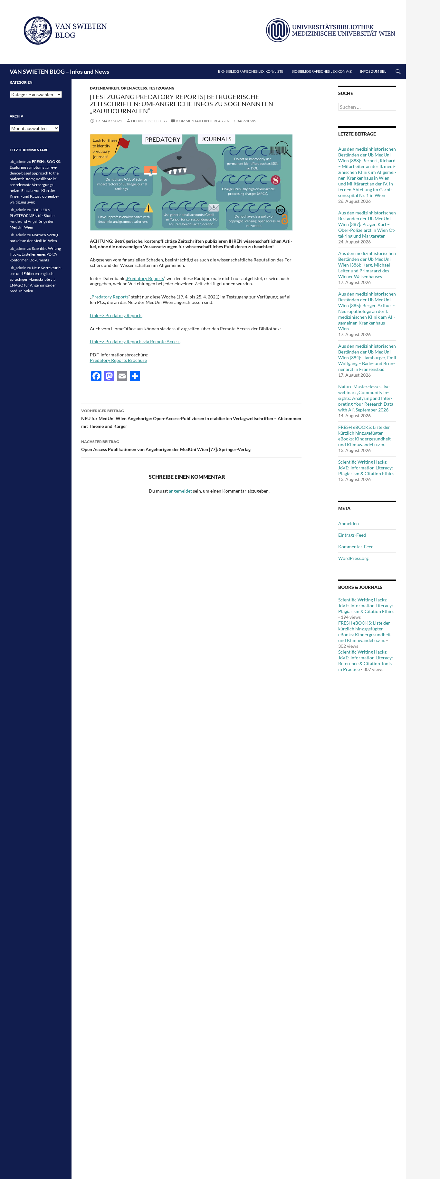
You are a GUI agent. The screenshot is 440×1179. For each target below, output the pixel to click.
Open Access (134, 88)
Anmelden (348, 523)
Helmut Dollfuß (149, 120)
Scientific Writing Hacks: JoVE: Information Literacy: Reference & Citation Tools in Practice (365, 660)
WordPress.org (353, 558)
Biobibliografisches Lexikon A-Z (322, 71)
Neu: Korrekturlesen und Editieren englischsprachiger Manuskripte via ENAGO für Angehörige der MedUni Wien (36, 279)
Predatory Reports (145, 278)
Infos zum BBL (373, 71)
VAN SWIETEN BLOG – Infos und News (59, 71)
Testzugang (162, 88)
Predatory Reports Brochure (118, 360)
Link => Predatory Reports (116, 315)
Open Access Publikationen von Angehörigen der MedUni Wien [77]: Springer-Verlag (166, 445)
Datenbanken (104, 88)
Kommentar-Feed (356, 546)
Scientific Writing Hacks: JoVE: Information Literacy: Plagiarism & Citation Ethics (366, 467)
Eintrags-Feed (352, 535)
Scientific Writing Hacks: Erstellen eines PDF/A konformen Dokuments (35, 254)
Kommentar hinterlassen (203, 120)
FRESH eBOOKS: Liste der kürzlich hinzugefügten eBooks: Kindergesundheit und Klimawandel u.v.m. (364, 435)
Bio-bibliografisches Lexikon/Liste (250, 71)
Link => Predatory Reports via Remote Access (135, 341)
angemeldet (180, 491)
